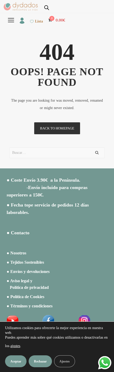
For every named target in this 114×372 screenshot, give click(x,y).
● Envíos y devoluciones (28, 271)
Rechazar (40, 361)
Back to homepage (57, 128)
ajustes (15, 346)
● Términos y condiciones (29, 306)
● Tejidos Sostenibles (25, 262)
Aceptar (15, 361)
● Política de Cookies (25, 296)
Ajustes (64, 361)
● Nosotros (16, 253)
